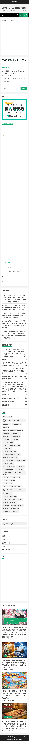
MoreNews (18, 739)
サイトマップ (6, 394)
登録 (3, 536)
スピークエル (20, 461)
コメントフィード (7, 546)
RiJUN (6, 436)
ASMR (5, 623)
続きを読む (7, 82)
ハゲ (5, 477)
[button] (2, 15)
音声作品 (16, 623)
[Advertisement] (14, 38)
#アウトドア (8, 417)
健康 (5, 503)
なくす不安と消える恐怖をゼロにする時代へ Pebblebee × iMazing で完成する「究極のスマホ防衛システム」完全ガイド (14, 307)
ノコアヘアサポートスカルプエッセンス (14, 473)
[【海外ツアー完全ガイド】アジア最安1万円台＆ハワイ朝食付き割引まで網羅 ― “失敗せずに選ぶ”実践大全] (14, 680)
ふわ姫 (14, 439)
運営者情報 (5, 405)
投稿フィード (6, 543)
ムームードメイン (7, 123)
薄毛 (15, 512)
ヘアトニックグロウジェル (12, 486)
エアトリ (6, 686)
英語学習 (7, 512)
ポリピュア (7, 493)
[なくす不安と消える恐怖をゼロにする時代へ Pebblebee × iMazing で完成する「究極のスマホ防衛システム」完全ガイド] (14, 650)
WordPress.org (6, 550)
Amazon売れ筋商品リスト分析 (10, 398)
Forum (4, 359)
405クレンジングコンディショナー (13, 420)
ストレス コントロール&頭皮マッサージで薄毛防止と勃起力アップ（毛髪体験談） (13, 371)
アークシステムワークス (11, 445)
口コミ (6, 506)
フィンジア (7, 483)
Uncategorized (7, 717)
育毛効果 (15, 509)
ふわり (6, 439)
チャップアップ (9, 467)
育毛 (20, 506)
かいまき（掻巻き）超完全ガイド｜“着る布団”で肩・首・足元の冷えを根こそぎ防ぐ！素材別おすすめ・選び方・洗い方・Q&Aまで (14, 725)
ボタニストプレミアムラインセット (13, 489)
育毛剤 (6, 509)
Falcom (6, 427)
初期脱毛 (13, 503)
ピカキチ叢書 (6, 262)
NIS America (16, 433)
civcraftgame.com (14, 7)
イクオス (7, 448)
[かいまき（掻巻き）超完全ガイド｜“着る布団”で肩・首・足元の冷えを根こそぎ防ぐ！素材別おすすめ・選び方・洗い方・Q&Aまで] (14, 711)
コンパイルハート (9, 451)
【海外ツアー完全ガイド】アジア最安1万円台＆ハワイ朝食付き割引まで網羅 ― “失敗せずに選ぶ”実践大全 (14, 315)
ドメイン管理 (8, 470)
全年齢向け (10, 623)
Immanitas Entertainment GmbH (13, 430)
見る (25, 15)
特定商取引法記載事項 (8, 401)
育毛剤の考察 (6, 67)
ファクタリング (9, 480)
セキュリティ (8, 464)
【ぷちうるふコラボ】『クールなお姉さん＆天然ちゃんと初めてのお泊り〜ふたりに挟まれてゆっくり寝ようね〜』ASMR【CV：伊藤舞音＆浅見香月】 (14, 632)
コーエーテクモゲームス (11, 454)
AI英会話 (6, 424)
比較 (13, 506)
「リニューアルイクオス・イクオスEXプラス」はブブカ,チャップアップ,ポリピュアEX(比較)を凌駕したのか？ (14, 354)
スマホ (5, 656)
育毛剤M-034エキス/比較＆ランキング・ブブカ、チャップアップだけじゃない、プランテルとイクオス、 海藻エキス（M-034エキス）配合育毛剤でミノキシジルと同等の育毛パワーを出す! (14, 386)
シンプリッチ (8, 461)
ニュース (19, 470)
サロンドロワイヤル (10, 458)
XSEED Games (15, 436)
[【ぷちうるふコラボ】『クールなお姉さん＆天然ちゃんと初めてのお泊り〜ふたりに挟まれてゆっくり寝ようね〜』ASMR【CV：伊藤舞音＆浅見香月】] (14, 617)
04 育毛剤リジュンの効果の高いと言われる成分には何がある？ (14, 72)
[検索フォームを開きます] (17, 14)
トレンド (20, 467)
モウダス (7, 500)
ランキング (17, 500)
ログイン (5, 539)
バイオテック (15, 477)
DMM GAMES (16, 424)
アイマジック (8, 442)
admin (5, 75)
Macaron (6, 433)
